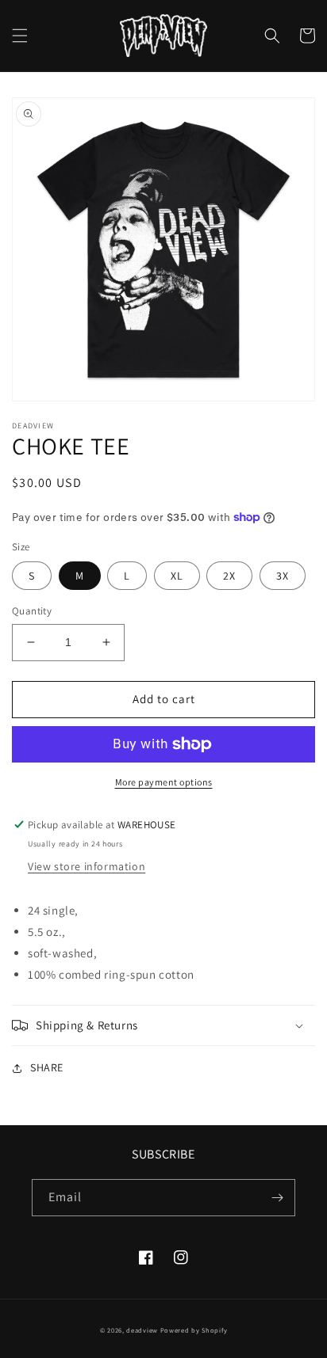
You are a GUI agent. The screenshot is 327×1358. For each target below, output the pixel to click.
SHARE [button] (46, 1067)
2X (229, 576)
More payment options (164, 782)
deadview (142, 1330)
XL (177, 576)
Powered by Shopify (194, 1330)
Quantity (32, 611)
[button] (19, 35)
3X (282, 576)
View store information (86, 866)
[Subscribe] (277, 1197)
